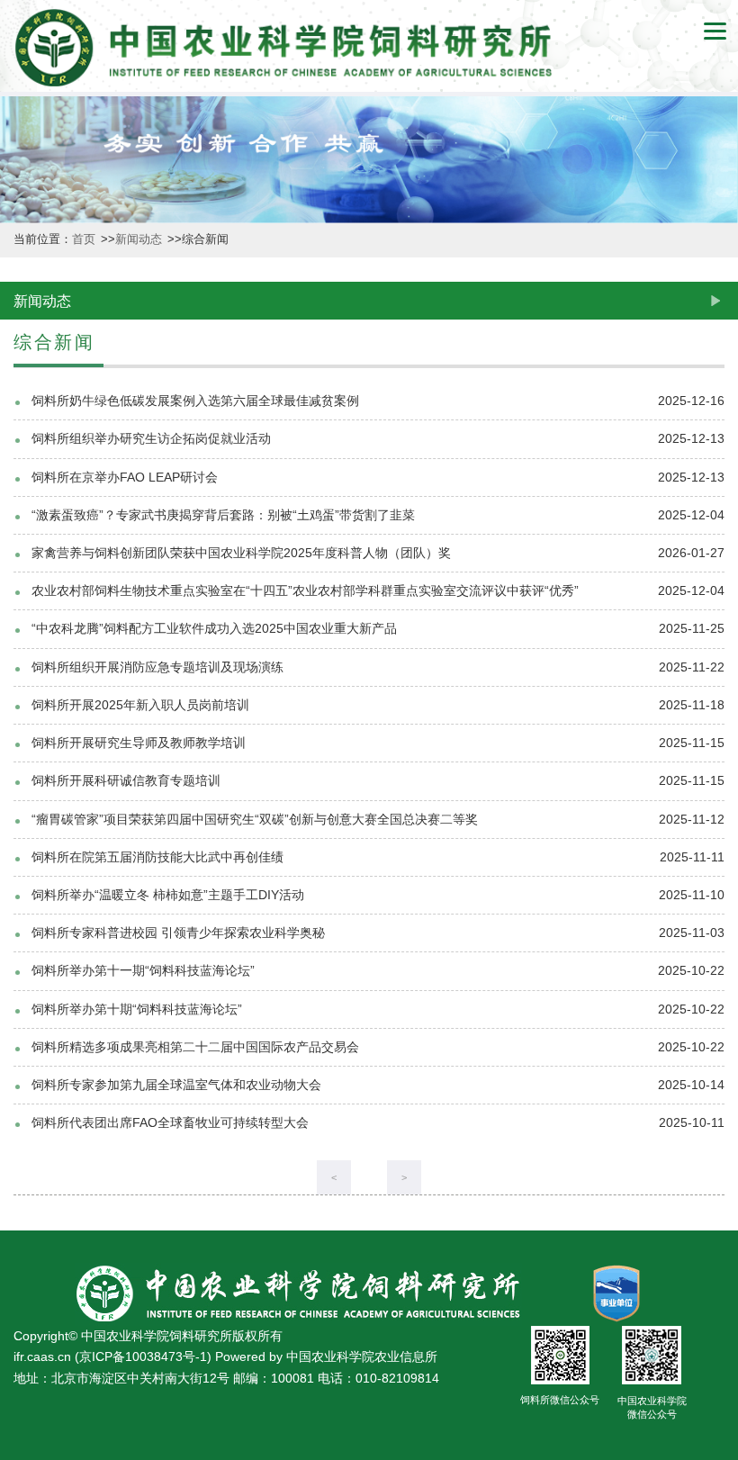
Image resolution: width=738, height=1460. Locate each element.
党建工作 (19, 1344)
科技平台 (19, 584)
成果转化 (19, 729)
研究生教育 (19, 1036)
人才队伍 (19, 873)
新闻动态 (19, 295)
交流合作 (19, 1199)
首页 (85, 239)
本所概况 (19, 150)
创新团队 (19, 440)
